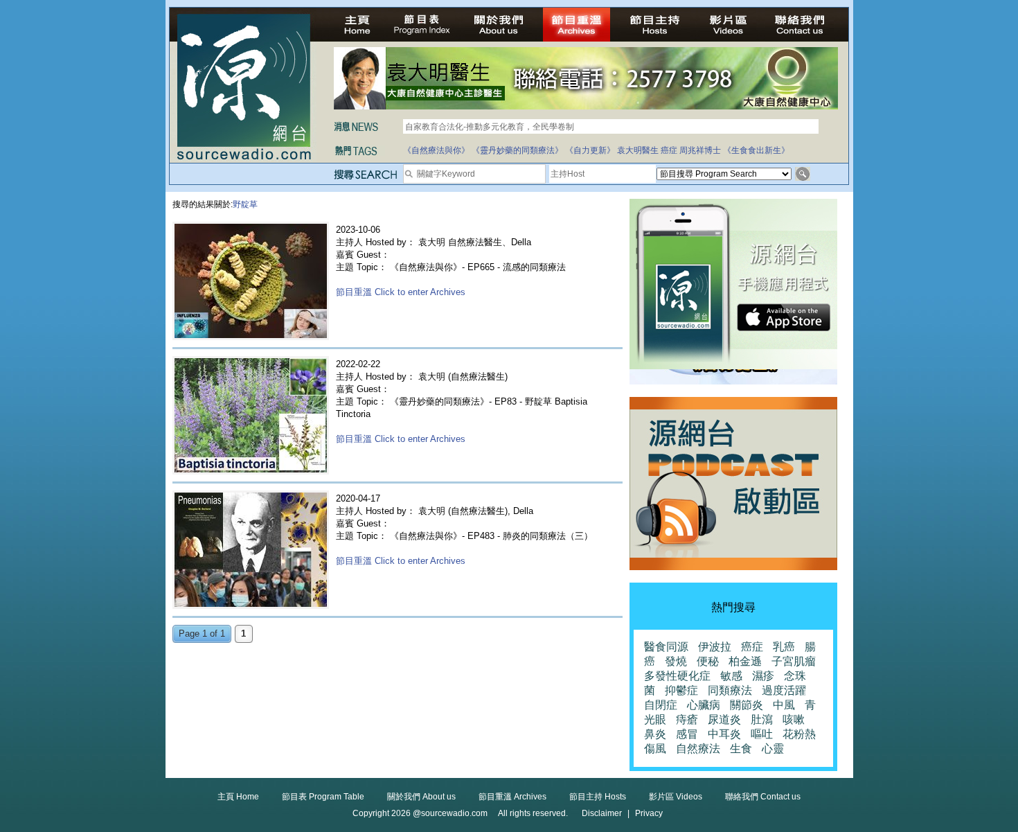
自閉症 (660, 705)
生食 (741, 748)
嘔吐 (762, 734)
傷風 (655, 748)
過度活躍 (784, 690)
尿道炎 (724, 719)
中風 (784, 705)
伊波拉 (714, 647)
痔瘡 (687, 719)
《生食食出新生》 (756, 150)
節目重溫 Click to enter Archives (400, 292)
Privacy (649, 813)
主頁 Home (238, 797)
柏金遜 (745, 661)
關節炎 (746, 705)
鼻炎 (655, 734)
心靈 (773, 748)
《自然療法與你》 (436, 150)
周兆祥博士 (700, 150)
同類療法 (730, 690)
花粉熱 (799, 734)
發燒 (676, 661)
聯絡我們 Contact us (763, 797)
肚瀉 (762, 719)
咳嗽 (794, 719)
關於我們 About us (421, 797)
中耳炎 (724, 734)
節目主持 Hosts (597, 797)
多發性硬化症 (677, 676)
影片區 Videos (675, 797)
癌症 (669, 150)
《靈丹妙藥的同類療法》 (517, 150)
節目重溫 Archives (512, 797)
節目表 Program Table (323, 797)
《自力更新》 (590, 150)
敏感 (731, 676)
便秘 (708, 661)
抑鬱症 (681, 690)
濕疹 (763, 676)
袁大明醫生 (638, 150)
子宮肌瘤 (793, 661)
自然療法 (698, 748)
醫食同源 (666, 647)
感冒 (687, 734)
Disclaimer (602, 813)
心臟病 (703, 705)
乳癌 (784, 647)
